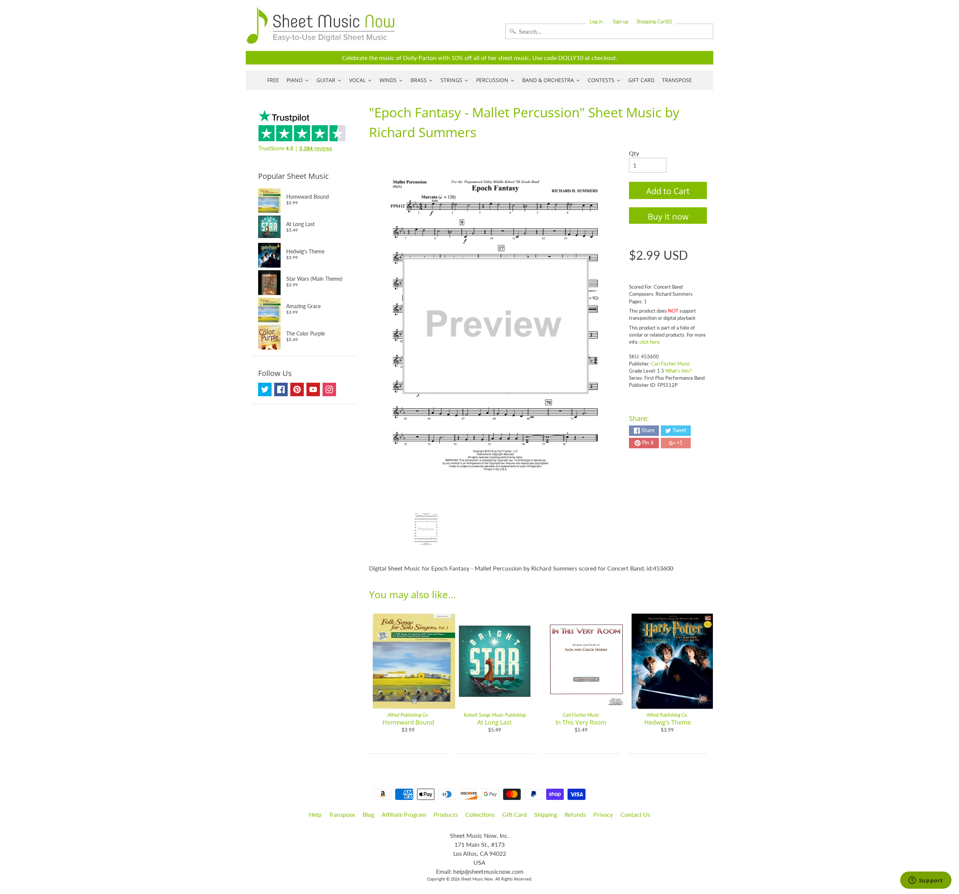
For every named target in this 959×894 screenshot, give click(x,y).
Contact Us (635, 814)
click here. (650, 342)
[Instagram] (329, 389)
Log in (596, 21)
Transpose (342, 814)
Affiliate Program (404, 814)
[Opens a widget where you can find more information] (926, 881)
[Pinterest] (297, 389)
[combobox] (609, 31)
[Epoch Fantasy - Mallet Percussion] (426, 529)
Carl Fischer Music (670, 364)
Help (315, 814)
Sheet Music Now (477, 878)
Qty (634, 153)
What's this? (678, 371)
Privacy (603, 814)
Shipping (545, 814)
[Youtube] (313, 389)
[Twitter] (265, 389)
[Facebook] (281, 389)
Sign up (620, 21)
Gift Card (514, 814)
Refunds (575, 814)
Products (446, 814)
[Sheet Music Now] (321, 25)
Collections (480, 814)
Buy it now (668, 216)
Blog (368, 814)
